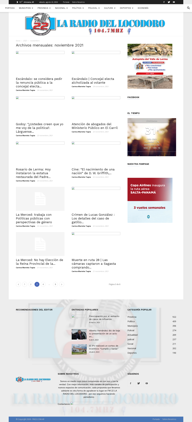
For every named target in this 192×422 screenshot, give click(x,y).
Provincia (43, 8)
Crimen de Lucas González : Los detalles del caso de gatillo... (93, 218)
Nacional (60, 8)
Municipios (25, 8)
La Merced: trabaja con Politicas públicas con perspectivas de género (34, 218)
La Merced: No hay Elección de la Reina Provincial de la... (39, 261)
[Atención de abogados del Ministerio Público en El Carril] (96, 108)
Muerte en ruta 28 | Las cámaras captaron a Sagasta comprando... (94, 263)
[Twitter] (169, 2)
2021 (25, 40)
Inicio (18, 40)
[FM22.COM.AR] (96, 24)
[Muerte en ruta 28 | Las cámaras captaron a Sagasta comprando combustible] (96, 244)
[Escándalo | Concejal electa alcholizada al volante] (96, 63)
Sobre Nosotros (78, 2)
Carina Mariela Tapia (25, 90)
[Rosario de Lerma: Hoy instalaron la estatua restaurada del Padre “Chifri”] (40, 154)
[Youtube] (174, 2)
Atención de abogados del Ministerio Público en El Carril (95, 126)
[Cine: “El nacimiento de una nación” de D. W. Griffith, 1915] (96, 154)
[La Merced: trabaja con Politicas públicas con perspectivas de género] (40, 199)
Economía (143, 8)
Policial (92, 8)
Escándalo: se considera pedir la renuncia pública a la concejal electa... (39, 82)
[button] (188, 8)
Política (76, 8)
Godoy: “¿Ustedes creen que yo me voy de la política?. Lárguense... (39, 127)
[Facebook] (164, 2)
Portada (66, 2)
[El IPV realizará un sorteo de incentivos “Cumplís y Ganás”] (79, 349)
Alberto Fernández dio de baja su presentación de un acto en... (104, 333)
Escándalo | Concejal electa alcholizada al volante (93, 80)
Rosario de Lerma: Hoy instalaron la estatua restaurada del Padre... (33, 173)
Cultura (108, 8)
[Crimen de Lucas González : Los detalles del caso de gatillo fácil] (96, 199)
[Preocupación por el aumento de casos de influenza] (79, 320)
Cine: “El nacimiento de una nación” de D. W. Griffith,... (93, 171)
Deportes (125, 8)
